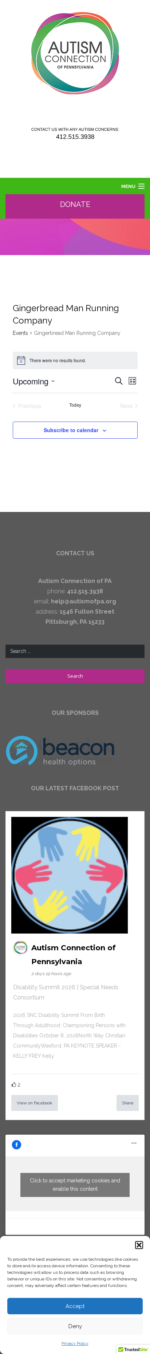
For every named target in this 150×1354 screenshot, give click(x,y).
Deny (75, 1326)
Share (127, 1102)
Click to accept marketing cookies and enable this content (75, 1185)
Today (75, 405)
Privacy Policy (75, 1343)
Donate (75, 204)
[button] (139, 1245)
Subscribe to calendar (71, 430)
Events (20, 333)
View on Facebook (34, 1102)
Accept (75, 1306)
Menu (128, 186)
